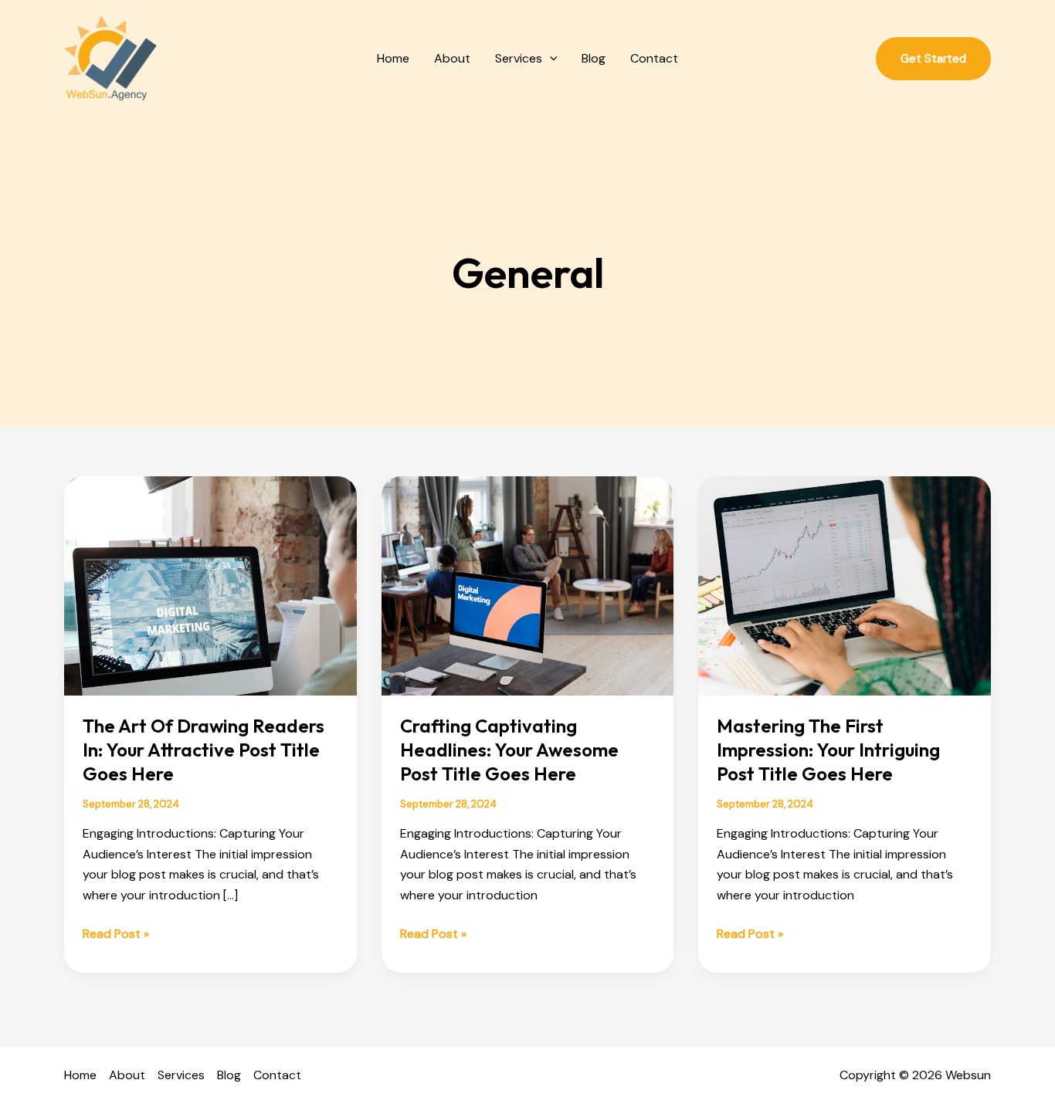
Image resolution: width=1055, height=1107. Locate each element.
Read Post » (116, 933)
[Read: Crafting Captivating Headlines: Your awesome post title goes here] (528, 585)
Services (518, 58)
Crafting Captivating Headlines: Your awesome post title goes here (509, 749)
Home (393, 58)
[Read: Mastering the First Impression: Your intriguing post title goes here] (844, 585)
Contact (654, 58)
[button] (550, 59)
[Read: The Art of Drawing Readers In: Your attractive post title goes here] (210, 585)
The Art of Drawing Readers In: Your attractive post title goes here (203, 749)
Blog (594, 58)
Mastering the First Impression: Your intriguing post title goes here (828, 749)
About (452, 58)
